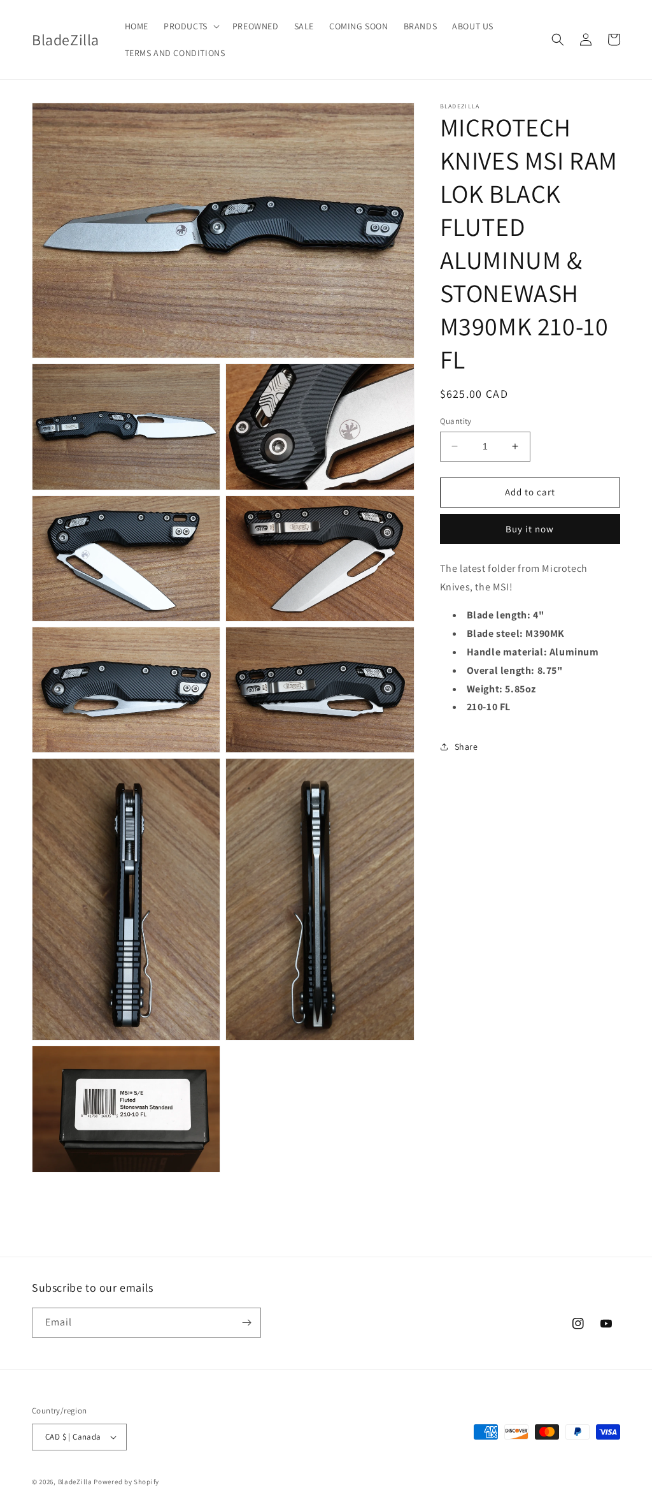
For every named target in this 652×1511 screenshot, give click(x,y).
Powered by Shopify (126, 1481)
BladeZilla (75, 1481)
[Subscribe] (246, 1323)
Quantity (456, 421)
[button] (190, 26)
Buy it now (530, 529)
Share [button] (466, 746)
